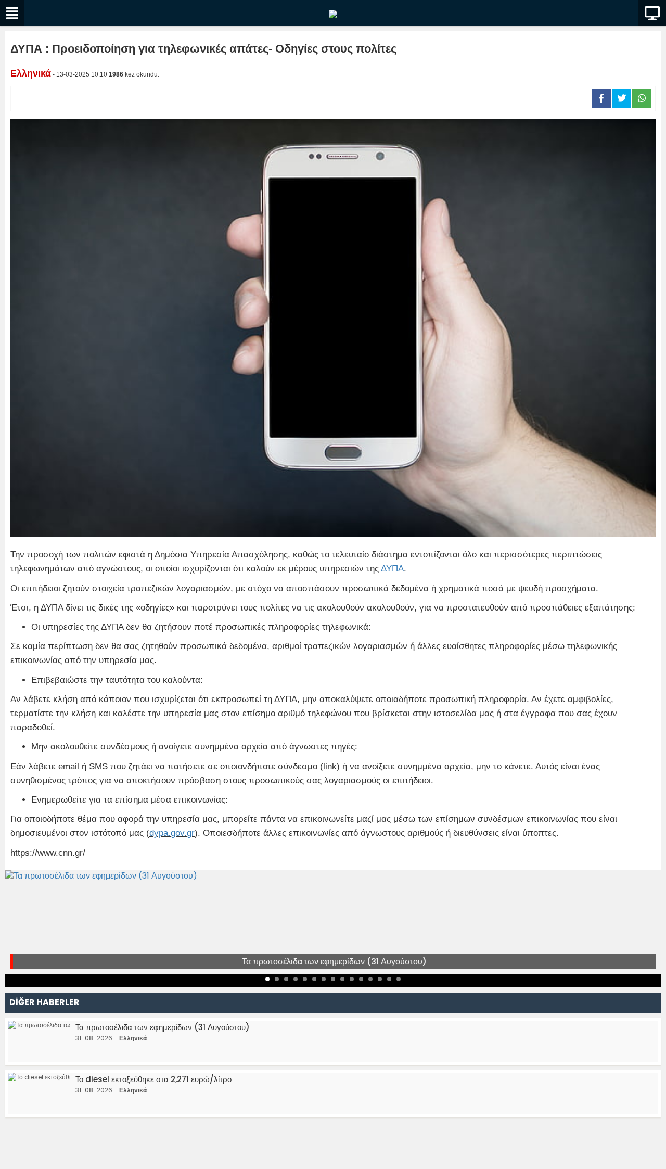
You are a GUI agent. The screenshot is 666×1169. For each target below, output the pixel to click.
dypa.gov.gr (172, 833)
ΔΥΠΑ (392, 569)
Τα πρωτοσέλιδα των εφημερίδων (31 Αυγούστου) (334, 962)
